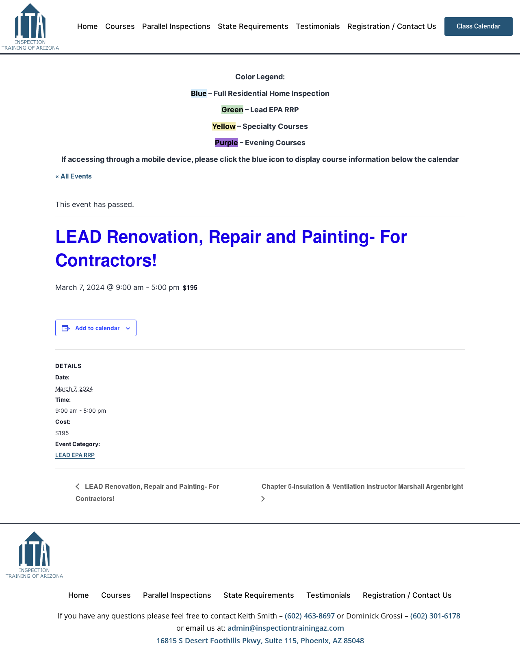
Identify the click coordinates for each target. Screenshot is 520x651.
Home (87, 26)
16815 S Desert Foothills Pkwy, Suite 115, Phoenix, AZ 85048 (260, 640)
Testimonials (318, 26)
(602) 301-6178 (435, 616)
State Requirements (253, 26)
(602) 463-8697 (310, 616)
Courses (120, 26)
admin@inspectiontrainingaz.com (286, 628)
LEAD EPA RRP (75, 454)
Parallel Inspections (176, 26)
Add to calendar (97, 328)
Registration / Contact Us (391, 26)
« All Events (73, 176)
